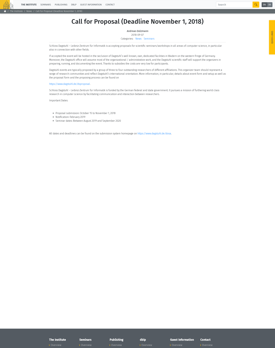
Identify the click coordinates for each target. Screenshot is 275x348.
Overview (56, 345)
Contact (110, 4)
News (29, 11)
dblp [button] (73, 4)
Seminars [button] (45, 4)
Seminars (149, 38)
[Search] (256, 5)
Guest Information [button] (91, 4)
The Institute (16, 11)
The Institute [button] (29, 4)
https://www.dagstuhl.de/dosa (154, 133)
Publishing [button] (61, 4)
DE (269, 4)
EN (264, 4)
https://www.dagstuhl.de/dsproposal (69, 83)
